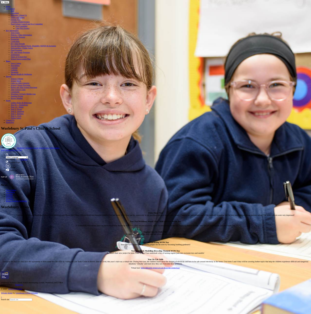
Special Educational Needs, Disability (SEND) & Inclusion (33, 46)
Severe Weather (17, 98)
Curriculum (15, 41)
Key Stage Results (18, 44)
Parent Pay (10, 122)
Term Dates (15, 33)
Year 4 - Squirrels (17, 111)
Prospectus (15, 39)
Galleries (14, 70)
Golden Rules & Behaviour (21, 103)
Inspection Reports (18, 37)
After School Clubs (18, 90)
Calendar (14, 68)
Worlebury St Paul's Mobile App (23, 94)
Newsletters (15, 66)
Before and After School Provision (24, 87)
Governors (15, 13)
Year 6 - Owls (16, 116)
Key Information (12, 31)
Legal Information (15, 289)
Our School (10, 9)
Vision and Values (18, 17)
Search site (5, 299)
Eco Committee (21, 26)
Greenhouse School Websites (26, 293)
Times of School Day (19, 57)
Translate (23, 159)
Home (8, 6)
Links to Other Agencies (20, 83)
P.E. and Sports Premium (20, 52)
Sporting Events (17, 96)
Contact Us (10, 120)
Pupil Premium (16, 50)
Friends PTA (16, 20)
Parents (8, 76)
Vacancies (14, 72)
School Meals (16, 81)
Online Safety (16, 118)
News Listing (16, 63)
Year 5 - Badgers (17, 114)
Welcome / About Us (19, 15)
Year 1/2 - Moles (17, 107)
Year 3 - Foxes (16, 109)
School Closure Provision (20, 85)
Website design (7, 293)
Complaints (15, 92)
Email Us (19, 285)
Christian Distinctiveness (20, 22)
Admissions (15, 55)
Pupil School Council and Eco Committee (27, 24)
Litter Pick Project (22, 28)
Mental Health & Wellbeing (21, 74)
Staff (12, 11)
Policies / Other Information (21, 35)
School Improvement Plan (21, 59)
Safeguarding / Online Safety (22, 48)
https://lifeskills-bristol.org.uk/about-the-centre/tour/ (160, 268)
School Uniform (17, 79)
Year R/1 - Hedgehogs (19, 105)
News (8, 61)
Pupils (8, 101)
